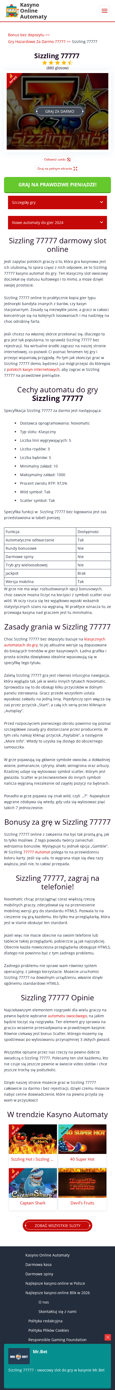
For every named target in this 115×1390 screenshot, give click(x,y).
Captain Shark (32, 1203)
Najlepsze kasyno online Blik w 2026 (57, 1292)
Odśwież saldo (55, 159)
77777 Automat (36, 852)
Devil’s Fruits (82, 1203)
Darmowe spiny (39, 1273)
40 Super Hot (82, 1159)
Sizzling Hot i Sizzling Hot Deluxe (33, 1159)
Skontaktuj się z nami (57, 1311)
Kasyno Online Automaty (47, 1255)
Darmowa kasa (38, 1264)
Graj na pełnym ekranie (54, 168)
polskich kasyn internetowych (33, 369)
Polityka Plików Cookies (48, 1330)
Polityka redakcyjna (45, 1320)
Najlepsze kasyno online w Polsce (55, 1283)
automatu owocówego (67, 1015)
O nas (44, 1302)
